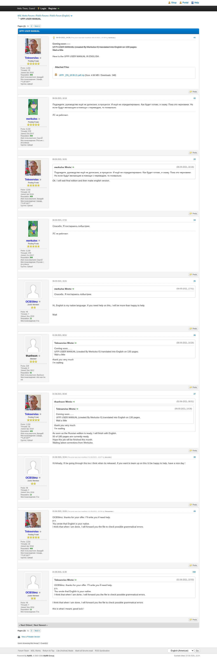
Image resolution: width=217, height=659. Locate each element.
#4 (195, 220)
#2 (195, 98)
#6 (195, 335)
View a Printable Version (30, 637)
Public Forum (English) (60, 16)
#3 (195, 159)
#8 (195, 457)
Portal (185, 2)
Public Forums (42, 16)
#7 (195, 394)
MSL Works (36, 651)
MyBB (29, 656)
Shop (173, 2)
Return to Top (48, 651)
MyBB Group (48, 656)
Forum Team (23, 651)
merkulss (111, 38)
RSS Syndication (102, 651)
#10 (194, 572)
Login (43, 8)
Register (52, 8)
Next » (37, 26)
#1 (195, 38)
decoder (108, 457)
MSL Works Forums (26, 16)
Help (196, 2)
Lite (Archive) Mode (64, 651)
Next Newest (40, 625)
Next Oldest (26, 625)
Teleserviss (109, 511)
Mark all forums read (84, 651)
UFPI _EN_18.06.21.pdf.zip (71, 75)
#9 (195, 511)
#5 (195, 281)
